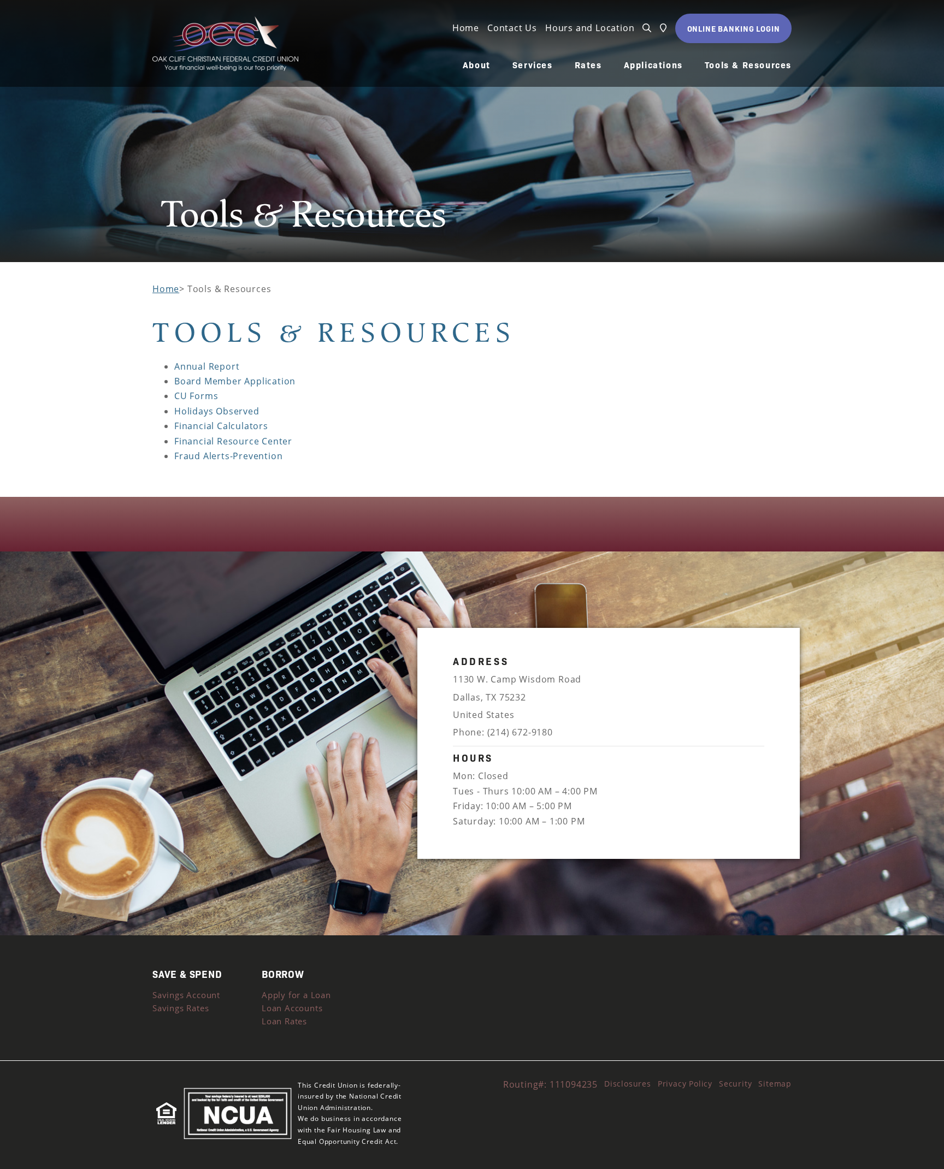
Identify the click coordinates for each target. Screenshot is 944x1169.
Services (532, 65)
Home (465, 28)
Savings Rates (180, 1007)
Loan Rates (284, 1021)
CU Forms (196, 396)
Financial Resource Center (233, 441)
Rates (588, 65)
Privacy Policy (685, 1083)
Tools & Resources (748, 65)
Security (735, 1083)
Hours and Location (589, 28)
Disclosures (627, 1083)
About (477, 65)
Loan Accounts (292, 1007)
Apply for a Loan (296, 994)
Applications (653, 65)
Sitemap (775, 1083)
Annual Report (206, 366)
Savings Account (186, 994)
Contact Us (512, 28)
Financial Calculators (221, 426)
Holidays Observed (216, 411)
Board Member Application (235, 381)
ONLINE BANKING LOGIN (733, 28)
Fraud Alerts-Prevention (228, 456)
